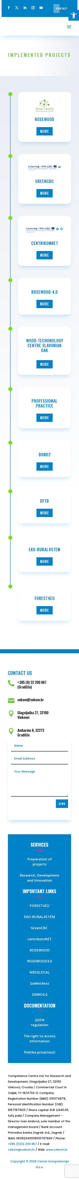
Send (62, 804)
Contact (61, 8)
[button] (73, 15)
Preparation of (39, 859)
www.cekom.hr (57, 1150)
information (40, 1041)
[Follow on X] (17, 7)
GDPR (39, 1020)
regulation (39, 1025)
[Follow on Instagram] (33, 7)
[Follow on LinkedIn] (25, 7)
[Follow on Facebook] (8, 7)
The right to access (39, 1036)
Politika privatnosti (39, 1052)
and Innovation (39, 880)
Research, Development (39, 875)
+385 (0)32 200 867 (22, 1144)
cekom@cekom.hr (21, 1150)
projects (40, 864)
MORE (44, 131)
